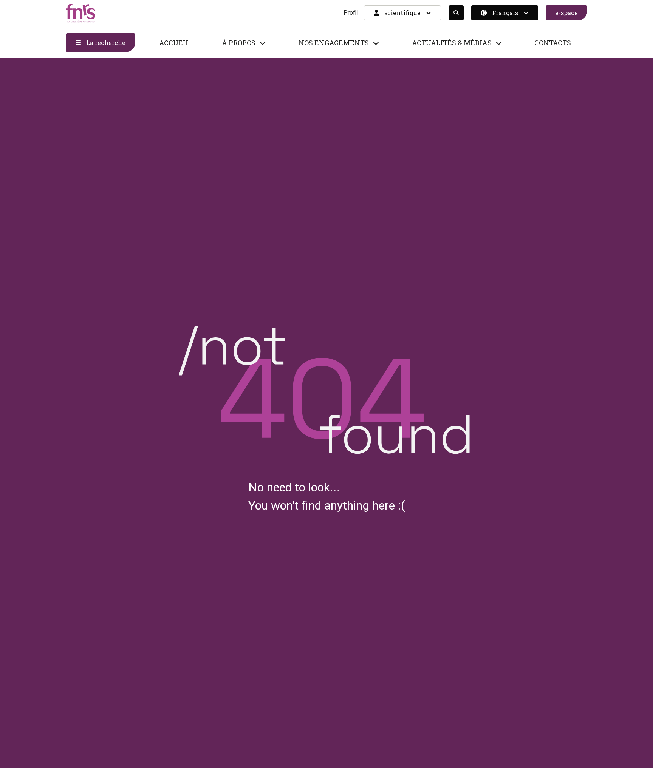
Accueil (174, 42)
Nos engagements (334, 42)
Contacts (552, 42)
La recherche (105, 42)
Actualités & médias (452, 42)
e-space (566, 13)
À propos (238, 42)
